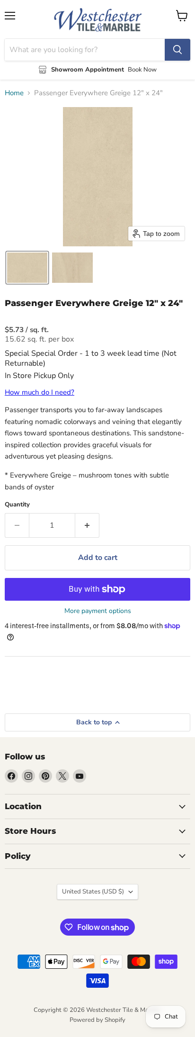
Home (14, 93)
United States (93, 891)
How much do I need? (39, 392)
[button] (27, 268)
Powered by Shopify (97, 1020)
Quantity (17, 504)
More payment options (97, 611)
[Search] (177, 50)
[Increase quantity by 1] (87, 525)
